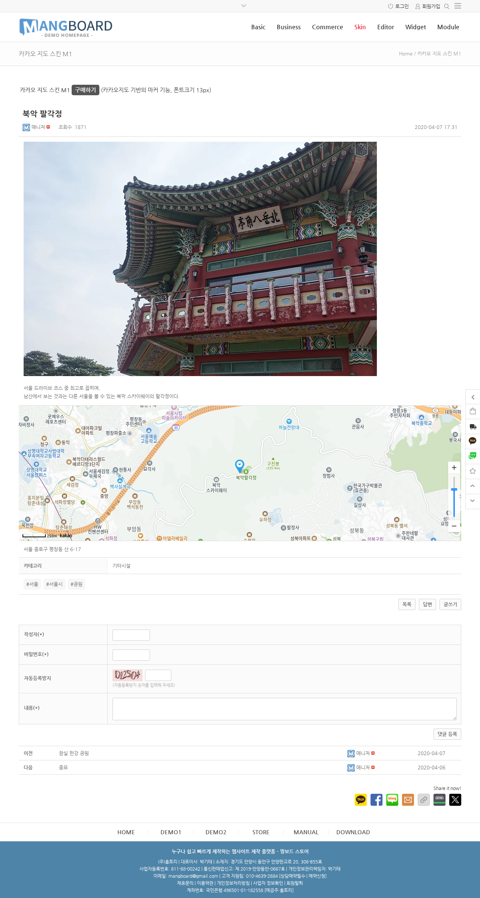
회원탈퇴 (294, 883)
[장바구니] (473, 411)
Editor (385, 26)
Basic (258, 26)
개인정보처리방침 (233, 883)
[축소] (454, 526)
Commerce (327, 26)
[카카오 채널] (473, 441)
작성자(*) (34, 634)
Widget (415, 26)
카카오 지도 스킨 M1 (58, 90)
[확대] (454, 468)
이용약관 (205, 883)
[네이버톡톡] (473, 456)
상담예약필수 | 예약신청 (302, 876)
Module (448, 26)
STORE (261, 832)
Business (289, 26)
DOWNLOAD (353, 832)
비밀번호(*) (36, 654)
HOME (126, 832)
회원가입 (431, 6)
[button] (27, 127)
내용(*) (32, 708)
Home (405, 53)
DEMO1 (171, 832)
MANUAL (306, 832)
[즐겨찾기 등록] (473, 471)
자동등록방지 (37, 678)
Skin (360, 26)
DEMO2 (216, 832)
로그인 (402, 6)
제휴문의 (185, 883)
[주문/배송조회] (473, 427)
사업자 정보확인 (268, 883)
